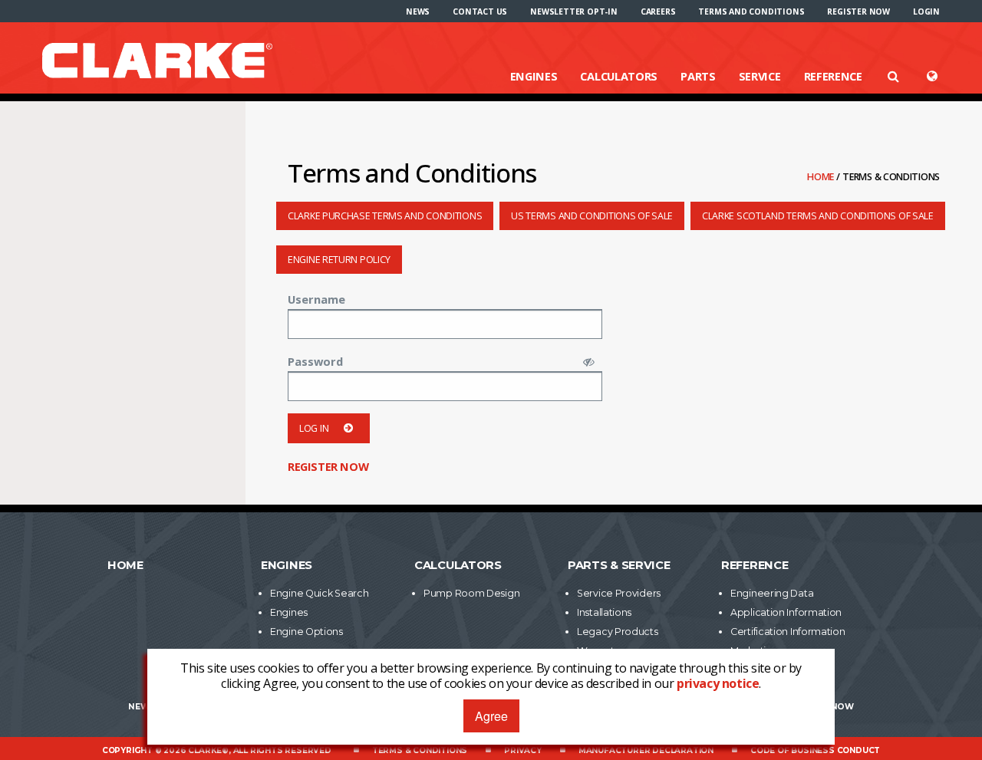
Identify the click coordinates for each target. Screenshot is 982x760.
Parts (698, 76)
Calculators (618, 76)
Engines (534, 76)
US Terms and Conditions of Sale (592, 215)
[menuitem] (418, 11)
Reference (833, 76)
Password (315, 361)
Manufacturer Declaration (645, 750)
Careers (658, 11)
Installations (604, 612)
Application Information (786, 612)
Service (760, 76)
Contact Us (480, 11)
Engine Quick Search (319, 593)
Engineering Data (771, 593)
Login (926, 11)
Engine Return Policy (339, 259)
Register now (858, 11)
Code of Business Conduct (815, 750)
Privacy (523, 750)
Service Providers (619, 593)
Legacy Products (617, 631)
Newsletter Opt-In (574, 11)
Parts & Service (619, 565)
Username (316, 299)
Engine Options (306, 631)
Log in (313, 428)
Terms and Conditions (751, 11)
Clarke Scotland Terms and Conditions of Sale (818, 215)
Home (821, 176)
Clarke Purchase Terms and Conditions (385, 215)
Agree (491, 716)
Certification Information (787, 631)
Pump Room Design (471, 593)
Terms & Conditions (419, 750)
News (418, 11)
